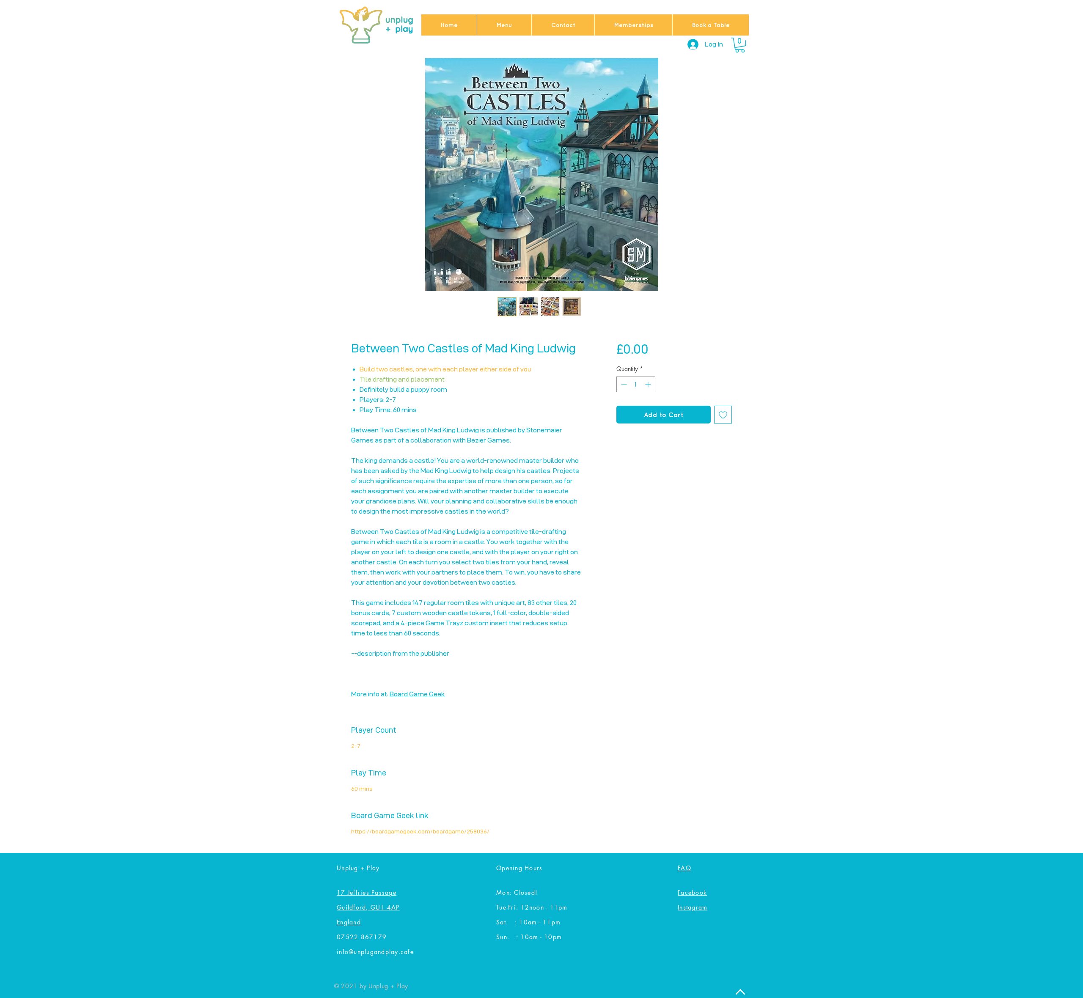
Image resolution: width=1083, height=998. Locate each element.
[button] (740, 45)
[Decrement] (623, 384)
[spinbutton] (635, 384)
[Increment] (648, 384)
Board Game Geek (417, 694)
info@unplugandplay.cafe (375, 952)
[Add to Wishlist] (723, 414)
